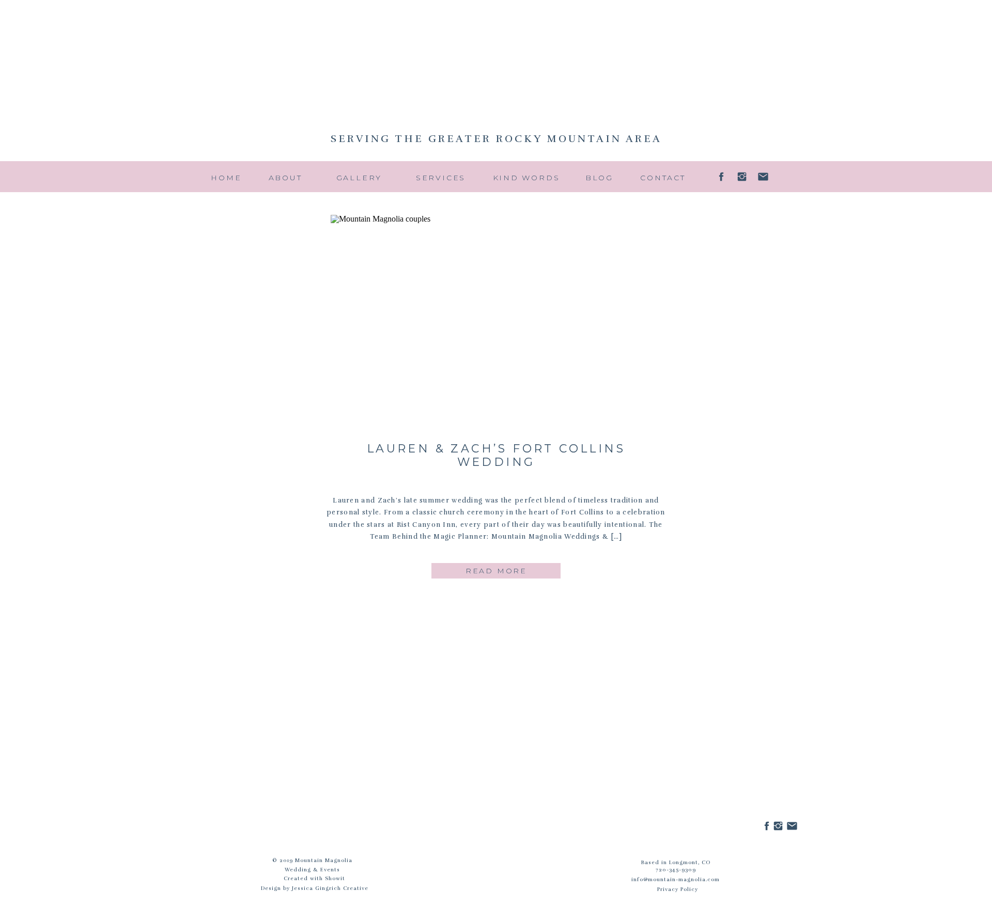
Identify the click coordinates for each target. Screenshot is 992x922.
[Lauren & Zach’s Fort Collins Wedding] (496, 323)
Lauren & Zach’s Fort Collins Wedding (496, 455)
